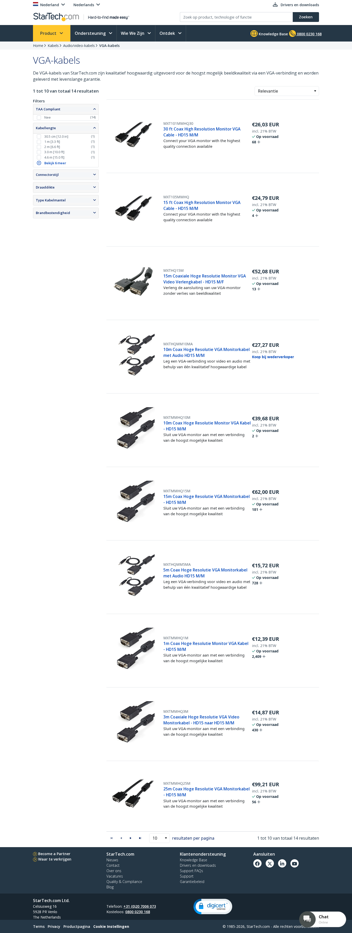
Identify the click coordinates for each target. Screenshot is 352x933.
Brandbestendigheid (53, 212)
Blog (110, 887)
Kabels (53, 45)
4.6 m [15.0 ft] (54, 157)
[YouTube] (294, 863)
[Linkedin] (282, 863)
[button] (315, 91)
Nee (47, 117)
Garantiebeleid (192, 881)
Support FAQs (191, 870)
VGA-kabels (109, 45)
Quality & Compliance (124, 881)
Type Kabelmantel (51, 200)
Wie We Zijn (133, 33)
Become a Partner (54, 853)
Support (187, 876)
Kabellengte (46, 128)
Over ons (113, 870)
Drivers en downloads (198, 865)
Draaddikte (45, 187)
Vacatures (114, 876)
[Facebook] (257, 863)
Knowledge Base (273, 33)
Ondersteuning (91, 33)
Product (48, 33)
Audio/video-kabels (79, 45)
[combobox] (287, 91)
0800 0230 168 (137, 911)
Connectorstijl (47, 174)
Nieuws (112, 859)
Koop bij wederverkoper (273, 357)
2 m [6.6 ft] (52, 146)
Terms (39, 926)
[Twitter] (270, 863)
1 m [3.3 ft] (52, 141)
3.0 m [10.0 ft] (54, 152)
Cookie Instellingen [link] (111, 926)
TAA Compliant (48, 109)
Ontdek (168, 33)
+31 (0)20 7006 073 (139, 906)
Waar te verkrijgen (54, 859)
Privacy (54, 926)
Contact (113, 865)
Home (38, 45)
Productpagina (76, 926)
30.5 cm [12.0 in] (56, 136)
